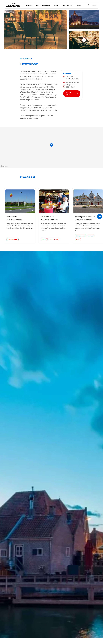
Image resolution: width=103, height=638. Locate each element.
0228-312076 (70, 87)
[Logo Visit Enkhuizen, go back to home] (13, 5)
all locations (27, 58)
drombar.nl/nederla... (73, 83)
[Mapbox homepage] (4, 166)
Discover (29, 5)
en (93, 5)
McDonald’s (12, 217)
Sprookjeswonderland (85, 217)
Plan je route (68, 94)
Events (56, 5)
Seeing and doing (43, 5)
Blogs (79, 5)
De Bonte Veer (47, 217)
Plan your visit (67, 5)
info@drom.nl (70, 85)
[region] (51, 147)
